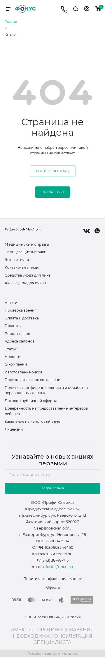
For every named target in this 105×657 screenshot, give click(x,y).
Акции (11, 302)
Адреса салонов (19, 341)
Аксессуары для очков (25, 283)
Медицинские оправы (27, 244)
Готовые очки (17, 260)
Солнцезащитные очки (25, 252)
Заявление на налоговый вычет (33, 421)
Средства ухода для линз (27, 275)
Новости (12, 356)
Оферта (53, 587)
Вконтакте (86, 231)
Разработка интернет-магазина (53, 654)
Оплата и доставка (22, 318)
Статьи (11, 349)
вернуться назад (52, 171)
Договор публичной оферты (31, 401)
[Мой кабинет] (86, 10)
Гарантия (13, 326)
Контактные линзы (21, 267)
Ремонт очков (17, 333)
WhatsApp (97, 231)
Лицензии (14, 429)
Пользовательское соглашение (33, 380)
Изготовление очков (23, 372)
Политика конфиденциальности (53, 578)
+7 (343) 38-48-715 (21, 229)
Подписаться (52, 488)
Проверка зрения (20, 310)
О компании (16, 364)
